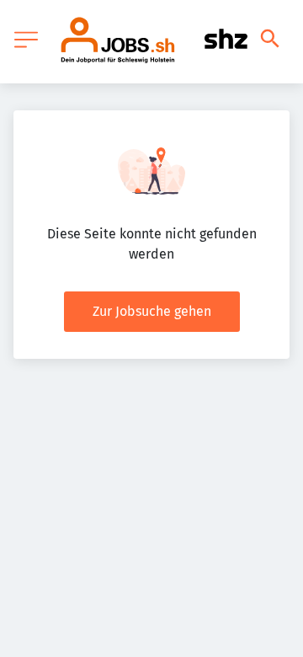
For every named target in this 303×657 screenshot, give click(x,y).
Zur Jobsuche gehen (152, 311)
